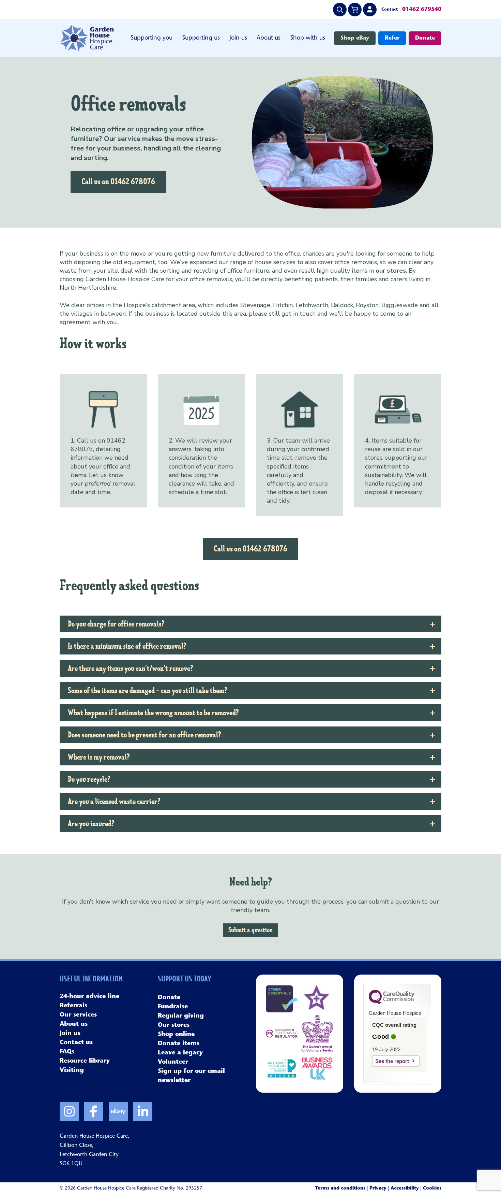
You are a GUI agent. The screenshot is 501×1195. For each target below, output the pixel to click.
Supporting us (201, 38)
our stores (391, 271)
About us (268, 38)
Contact (389, 10)
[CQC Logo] (391, 1002)
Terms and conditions (340, 1188)
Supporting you (151, 38)
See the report (392, 1061)
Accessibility (405, 1188)
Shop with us (307, 38)
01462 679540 (421, 9)
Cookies (432, 1188)
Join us (238, 38)
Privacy (377, 1188)
